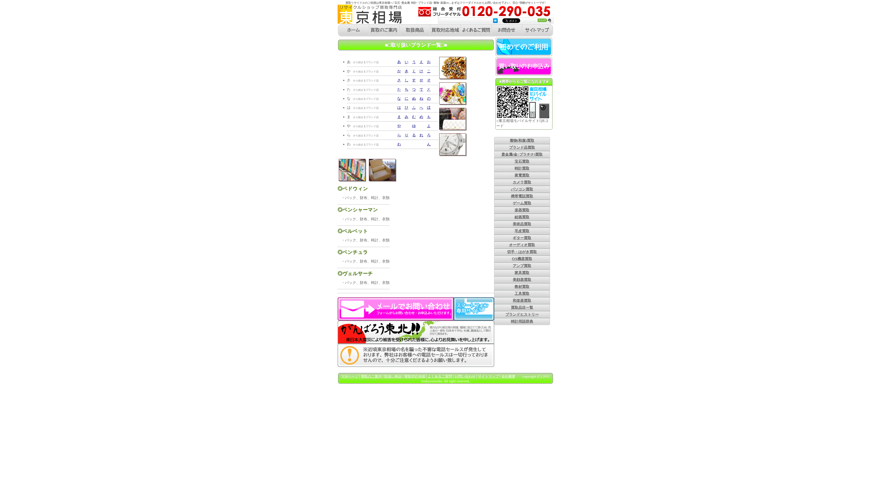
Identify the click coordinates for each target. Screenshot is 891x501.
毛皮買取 (522, 231)
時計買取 (522, 168)
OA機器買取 (522, 259)
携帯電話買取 (522, 196)
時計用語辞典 (522, 321)
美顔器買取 (522, 280)
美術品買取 (522, 224)
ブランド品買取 (522, 147)
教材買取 (522, 287)
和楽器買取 (522, 300)
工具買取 (522, 293)
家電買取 (522, 175)
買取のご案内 (371, 376)
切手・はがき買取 (522, 252)
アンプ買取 (522, 266)
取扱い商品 (393, 376)
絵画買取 (522, 217)
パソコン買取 (522, 189)
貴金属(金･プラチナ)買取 (522, 154)
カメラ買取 (522, 182)
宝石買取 (522, 161)
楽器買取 (522, 210)
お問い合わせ (465, 376)
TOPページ (349, 376)
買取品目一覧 (522, 307)
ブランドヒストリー (522, 314)
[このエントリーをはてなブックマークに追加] (495, 20)
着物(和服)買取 (522, 140)
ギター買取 (522, 238)
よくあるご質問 (440, 376)
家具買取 (522, 273)
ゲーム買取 (522, 203)
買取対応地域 (414, 376)
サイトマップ (488, 376)
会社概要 (508, 376)
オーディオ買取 (522, 245)
